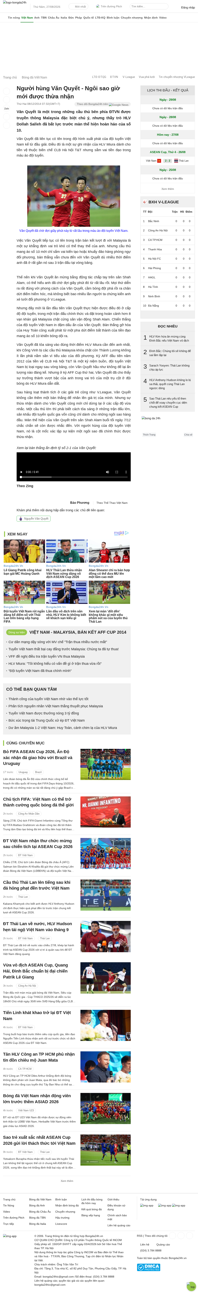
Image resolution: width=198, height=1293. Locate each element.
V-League (129, 77)
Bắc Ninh (153, 221)
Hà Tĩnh (153, 286)
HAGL (151, 277)
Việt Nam (27, 17)
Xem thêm (67, 1180)
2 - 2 (167, 160)
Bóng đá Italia (37, 1223)
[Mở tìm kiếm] (166, 7)
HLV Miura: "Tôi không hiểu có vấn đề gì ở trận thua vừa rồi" (55, 664)
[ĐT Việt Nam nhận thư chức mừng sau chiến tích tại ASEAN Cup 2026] (105, 853)
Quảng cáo (163, 1244)
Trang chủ (9, 1199)
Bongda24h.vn (178, 1258)
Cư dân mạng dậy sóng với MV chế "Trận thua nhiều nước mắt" (58, 642)
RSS (139, 1235)
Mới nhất (80, 6)
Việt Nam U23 (26, 1110)
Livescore (61, 1223)
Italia (64, 17)
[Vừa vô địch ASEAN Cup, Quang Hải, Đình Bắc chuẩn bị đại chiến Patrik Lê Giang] (105, 977)
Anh (37, 17)
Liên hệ (144, 1244)
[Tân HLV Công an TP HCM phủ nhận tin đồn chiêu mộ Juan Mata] (105, 1066)
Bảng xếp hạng (90, 1215)
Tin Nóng (8, 1205)
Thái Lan (23, 896)
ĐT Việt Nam (25, 855)
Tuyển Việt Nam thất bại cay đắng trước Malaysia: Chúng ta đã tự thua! (64, 649)
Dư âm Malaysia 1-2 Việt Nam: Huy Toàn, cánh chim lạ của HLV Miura (63, 728)
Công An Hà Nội (27, 985)
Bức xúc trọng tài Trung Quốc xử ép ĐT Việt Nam (47, 720)
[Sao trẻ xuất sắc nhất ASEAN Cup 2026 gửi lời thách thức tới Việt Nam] (105, 1150)
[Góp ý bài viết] (6, 116)
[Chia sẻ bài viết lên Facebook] (6, 91)
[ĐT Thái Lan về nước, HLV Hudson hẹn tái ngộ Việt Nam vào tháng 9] (105, 936)
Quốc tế (88, 17)
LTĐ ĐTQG (99, 77)
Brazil (38, 772)
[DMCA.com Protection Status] (148, 1270)
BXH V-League (163, 202)
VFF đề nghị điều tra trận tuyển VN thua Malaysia (47, 656)
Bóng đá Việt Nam (40, 1199)
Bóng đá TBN (37, 1217)
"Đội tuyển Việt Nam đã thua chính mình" (40, 671)
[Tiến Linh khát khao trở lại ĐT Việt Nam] (105, 1025)
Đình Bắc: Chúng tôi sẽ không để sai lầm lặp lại (170, 353)
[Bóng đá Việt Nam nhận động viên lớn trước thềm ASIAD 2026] (105, 1108)
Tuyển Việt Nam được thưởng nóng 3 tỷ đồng (44, 713)
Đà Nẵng (153, 305)
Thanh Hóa (155, 249)
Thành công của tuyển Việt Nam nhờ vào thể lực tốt (48, 699)
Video (163, 17)
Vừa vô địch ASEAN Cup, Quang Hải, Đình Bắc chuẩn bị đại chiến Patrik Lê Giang (35, 971)
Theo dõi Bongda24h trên (93, 104)
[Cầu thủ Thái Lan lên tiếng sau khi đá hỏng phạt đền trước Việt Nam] (105, 895)
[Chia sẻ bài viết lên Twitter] (6, 99)
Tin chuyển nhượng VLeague (177, 77)
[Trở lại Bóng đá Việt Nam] (6, 125)
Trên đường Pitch (111, 6)
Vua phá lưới (147, 77)
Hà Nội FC (154, 258)
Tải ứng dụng (148, 1199)
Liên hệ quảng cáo (119, 1225)
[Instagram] (180, 1235)
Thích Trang (149, 434)
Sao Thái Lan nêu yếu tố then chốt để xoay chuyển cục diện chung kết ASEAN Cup (168, 402)
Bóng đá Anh (37, 1205)
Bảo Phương (79, 502)
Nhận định (151, 17)
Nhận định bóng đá (67, 1205)
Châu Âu (53, 17)
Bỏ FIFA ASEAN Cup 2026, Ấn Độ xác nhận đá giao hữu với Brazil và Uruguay (37, 757)
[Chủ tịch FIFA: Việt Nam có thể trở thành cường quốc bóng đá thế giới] (105, 812)
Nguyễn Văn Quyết (36, 518)
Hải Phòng (154, 268)
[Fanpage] (172, 1235)
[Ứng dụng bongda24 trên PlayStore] (164, 1205)
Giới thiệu (113, 1199)
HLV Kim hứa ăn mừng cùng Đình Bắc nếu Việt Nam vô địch (169, 338)
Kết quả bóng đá (91, 1209)
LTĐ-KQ (100, 17)
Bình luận (113, 17)
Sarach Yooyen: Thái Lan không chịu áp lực (169, 367)
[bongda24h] (4, 17)
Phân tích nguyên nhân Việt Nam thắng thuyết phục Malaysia (56, 706)
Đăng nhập (188, 7)
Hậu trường (62, 1217)
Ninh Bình (154, 296)
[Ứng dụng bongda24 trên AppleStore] (178, 1205)
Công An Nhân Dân (28, 813)
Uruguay (23, 772)
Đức (71, 17)
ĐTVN (114, 77)
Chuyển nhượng (132, 17)
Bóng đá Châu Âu (40, 1211)
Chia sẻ (188, 434)
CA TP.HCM (25, 1068)
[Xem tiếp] (168, 314)
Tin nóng (14, 17)
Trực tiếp (8, 1223)
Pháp (78, 17)
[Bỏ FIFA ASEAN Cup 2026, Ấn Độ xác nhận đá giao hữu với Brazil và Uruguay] (105, 764)
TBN (44, 17)
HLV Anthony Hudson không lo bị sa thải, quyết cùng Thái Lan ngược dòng (170, 384)
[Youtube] (189, 1235)
